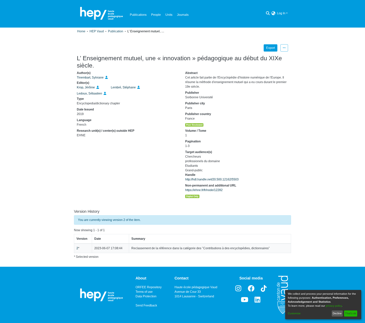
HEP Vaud (97, 31)
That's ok (350, 313)
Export (270, 47)
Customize (294, 313)
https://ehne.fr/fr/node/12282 (204, 190)
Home (81, 31)
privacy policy (334, 305)
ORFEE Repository (149, 287)
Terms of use (144, 291)
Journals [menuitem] (183, 14)
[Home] (101, 13)
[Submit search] (268, 13)
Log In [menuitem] (281, 13)
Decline (337, 313)
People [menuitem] (156, 14)
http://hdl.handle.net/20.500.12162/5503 (212, 179)
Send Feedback (146, 305)
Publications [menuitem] (138, 14)
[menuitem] (273, 13)
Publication (115, 31)
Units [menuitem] (168, 14)
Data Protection (146, 296)
